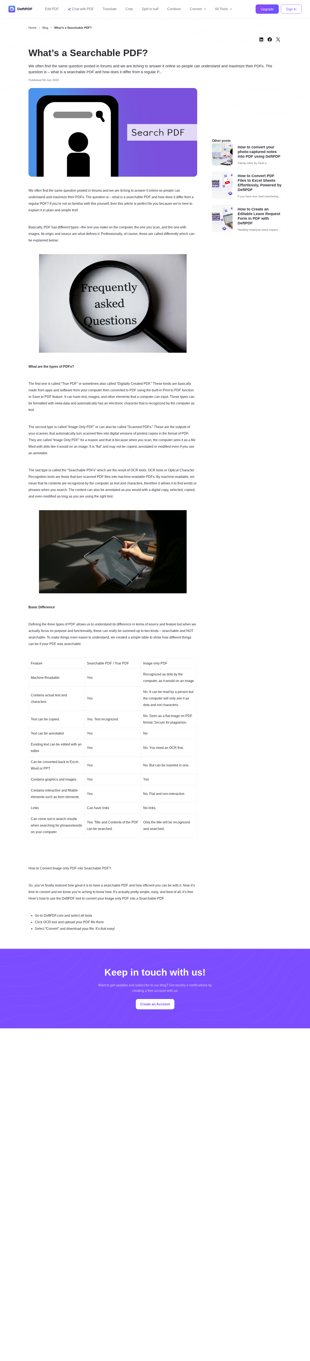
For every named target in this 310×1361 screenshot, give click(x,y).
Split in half (150, 9)
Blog (45, 27)
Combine (174, 9)
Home (32, 27)
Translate (110, 9)
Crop (129, 9)
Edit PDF (52, 9)
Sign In (291, 9)
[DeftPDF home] (20, 9)
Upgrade (267, 9)
